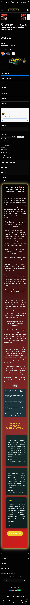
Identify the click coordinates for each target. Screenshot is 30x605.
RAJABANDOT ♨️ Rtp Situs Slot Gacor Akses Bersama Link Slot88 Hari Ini (15, 2)
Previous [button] (1, 1)
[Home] (13, 9)
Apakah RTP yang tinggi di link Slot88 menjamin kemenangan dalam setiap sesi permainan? (14, 397)
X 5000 (4, 98)
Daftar (15, 602)
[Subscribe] (24, 581)
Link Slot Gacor (6, 73)
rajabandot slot (21, 230)
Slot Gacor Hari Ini (7, 78)
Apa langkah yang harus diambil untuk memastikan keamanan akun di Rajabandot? (14, 409)
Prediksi (21, 602)
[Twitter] (4, 181)
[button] (2, 10)
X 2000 (4, 103)
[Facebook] (2, 181)
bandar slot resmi (14, 209)
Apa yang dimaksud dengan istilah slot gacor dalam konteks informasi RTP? (14, 391)
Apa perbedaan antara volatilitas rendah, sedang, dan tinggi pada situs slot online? (15, 403)
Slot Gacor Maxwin (15, 533)
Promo (3, 602)
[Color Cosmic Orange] (3, 53)
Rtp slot (7, 275)
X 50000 (4, 88)
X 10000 (4, 93)
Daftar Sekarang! (22, 2)
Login (9, 602)
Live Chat (26, 602)
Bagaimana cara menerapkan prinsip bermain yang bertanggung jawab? (14, 414)
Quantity (3, 125)
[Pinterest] (7, 181)
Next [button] (28, 1)
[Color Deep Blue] (8, 53)
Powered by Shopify (19, 596)
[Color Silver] (13, 53)
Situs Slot (12, 596)
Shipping (9, 39)
